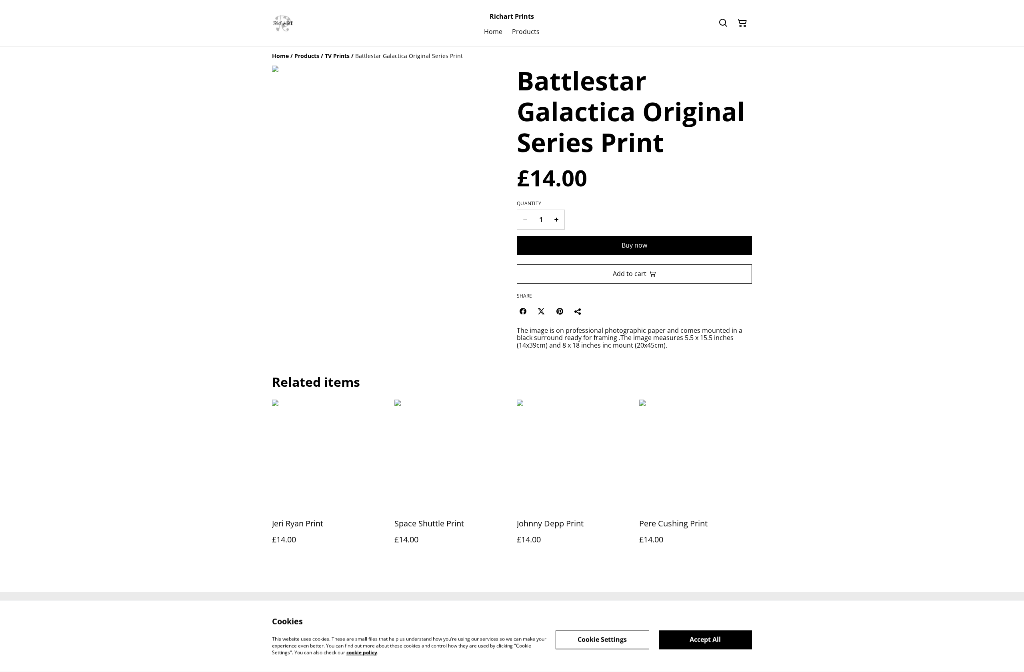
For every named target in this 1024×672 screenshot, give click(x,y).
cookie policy (361, 652)
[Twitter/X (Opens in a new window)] (541, 311)
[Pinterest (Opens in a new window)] (560, 311)
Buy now (634, 245)
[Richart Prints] (283, 23)
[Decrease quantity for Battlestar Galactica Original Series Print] (525, 220)
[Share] (578, 311)
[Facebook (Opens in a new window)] (523, 311)
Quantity (529, 203)
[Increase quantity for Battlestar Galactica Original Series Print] (556, 220)
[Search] (723, 23)
